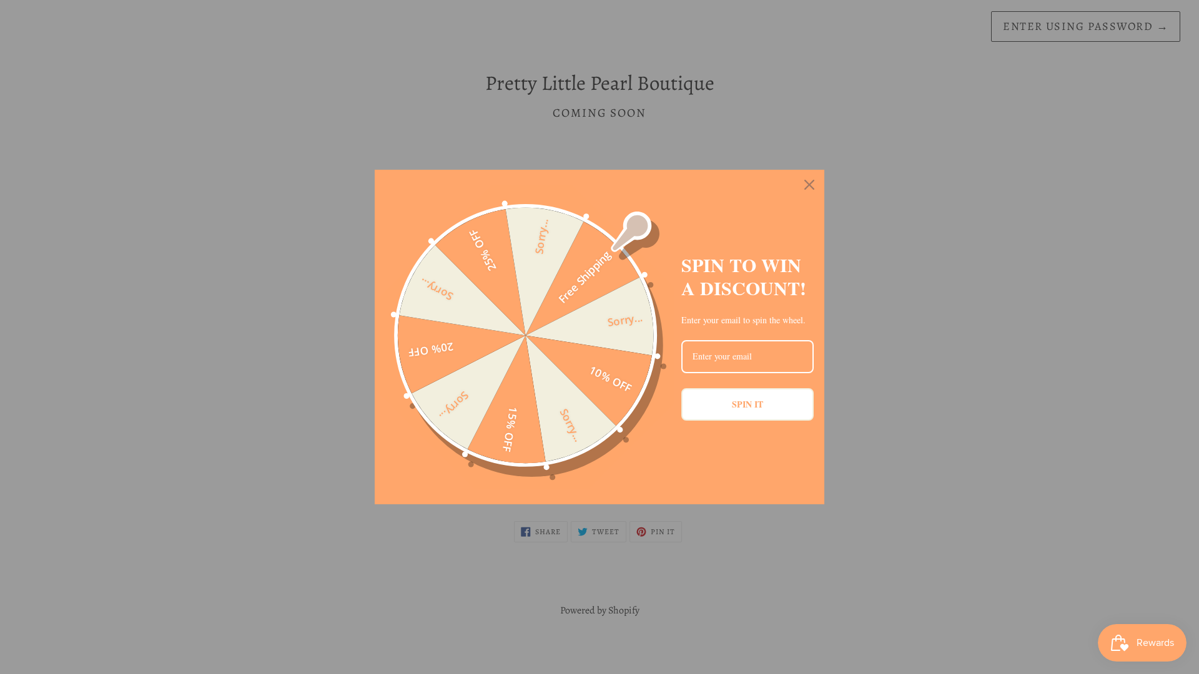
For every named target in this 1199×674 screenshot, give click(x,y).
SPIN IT (747, 404)
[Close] (809, 185)
